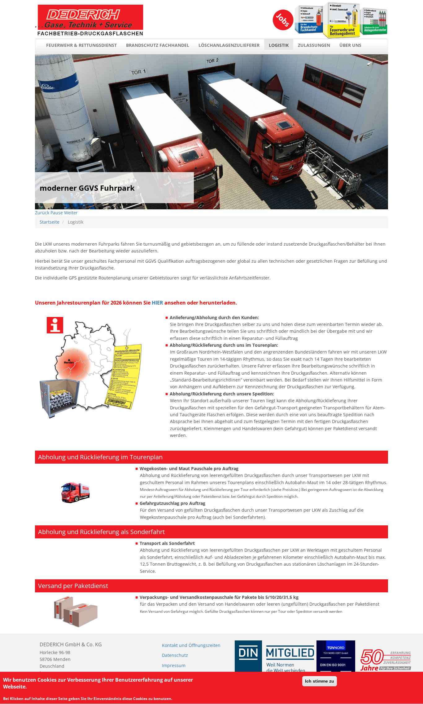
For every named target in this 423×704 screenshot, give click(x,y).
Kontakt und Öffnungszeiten (191, 645)
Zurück (42, 213)
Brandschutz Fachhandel (157, 45)
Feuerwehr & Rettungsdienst (81, 45)
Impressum (173, 665)
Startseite (49, 222)
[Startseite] (89, 20)
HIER (157, 302)
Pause (56, 213)
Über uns (350, 45)
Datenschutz (175, 655)
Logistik (279, 45)
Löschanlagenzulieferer (228, 45)
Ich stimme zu (319, 681)
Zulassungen (314, 45)
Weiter (71, 213)
